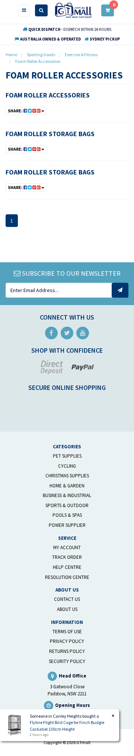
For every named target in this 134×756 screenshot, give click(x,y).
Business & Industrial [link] (67, 495)
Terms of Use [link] (67, 631)
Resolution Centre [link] (67, 577)
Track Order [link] (67, 557)
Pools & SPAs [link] (67, 515)
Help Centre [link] (67, 567)
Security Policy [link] (67, 661)
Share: (15, 110)
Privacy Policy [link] (67, 641)
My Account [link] (67, 547)
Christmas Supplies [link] (67, 475)
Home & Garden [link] (67, 486)
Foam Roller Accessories (48, 95)
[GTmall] (73, 10)
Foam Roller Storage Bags (50, 133)
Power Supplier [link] (67, 525)
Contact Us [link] (67, 599)
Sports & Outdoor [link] (67, 505)
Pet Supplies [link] (67, 456)
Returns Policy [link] (67, 651)
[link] (51, 333)
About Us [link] (67, 609)
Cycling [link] (67, 466)
